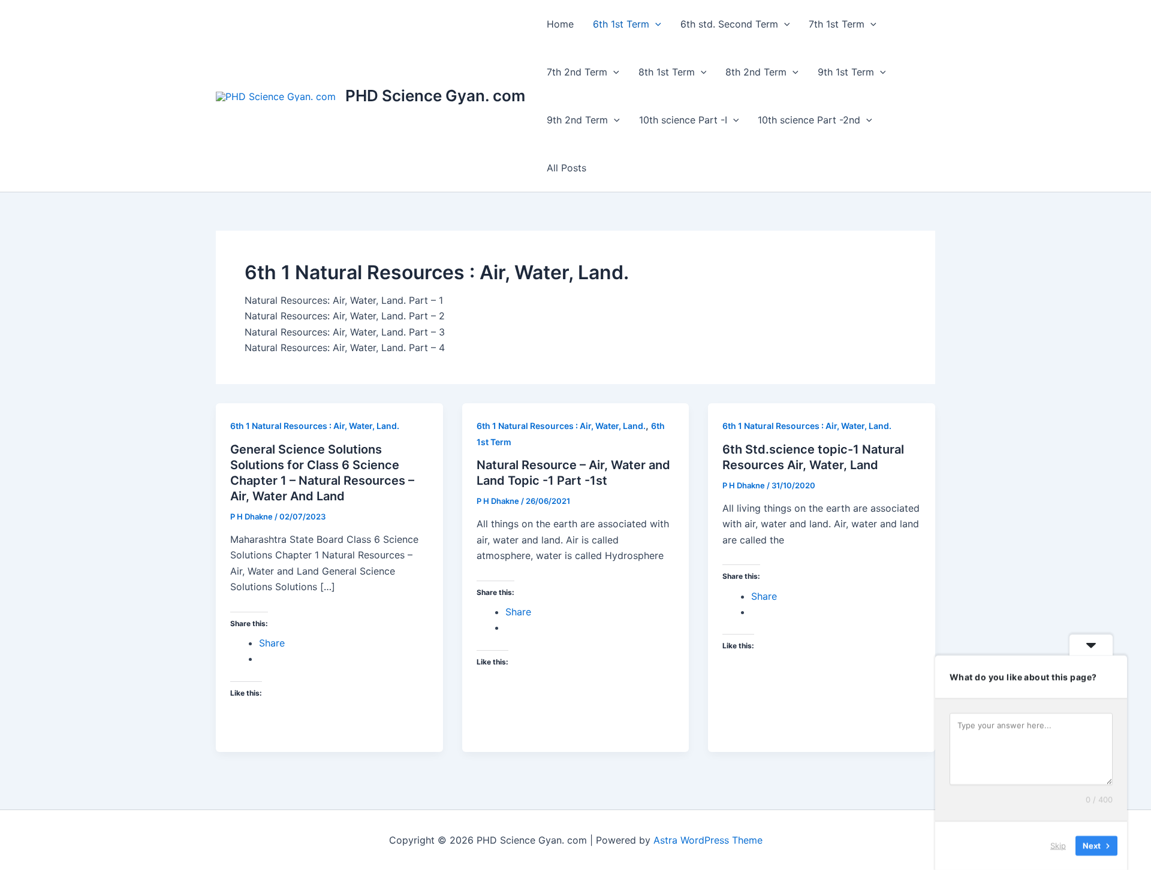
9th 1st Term (846, 72)
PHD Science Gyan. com (435, 95)
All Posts (566, 168)
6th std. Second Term (729, 24)
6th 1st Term (621, 24)
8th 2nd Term (756, 72)
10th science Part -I (683, 120)
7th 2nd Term (577, 72)
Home (560, 24)
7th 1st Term (836, 24)
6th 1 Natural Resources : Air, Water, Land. (314, 426)
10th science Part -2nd (809, 120)
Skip (1058, 845)
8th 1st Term (666, 72)
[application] (655, 24)
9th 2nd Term (577, 120)
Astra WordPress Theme (708, 840)
